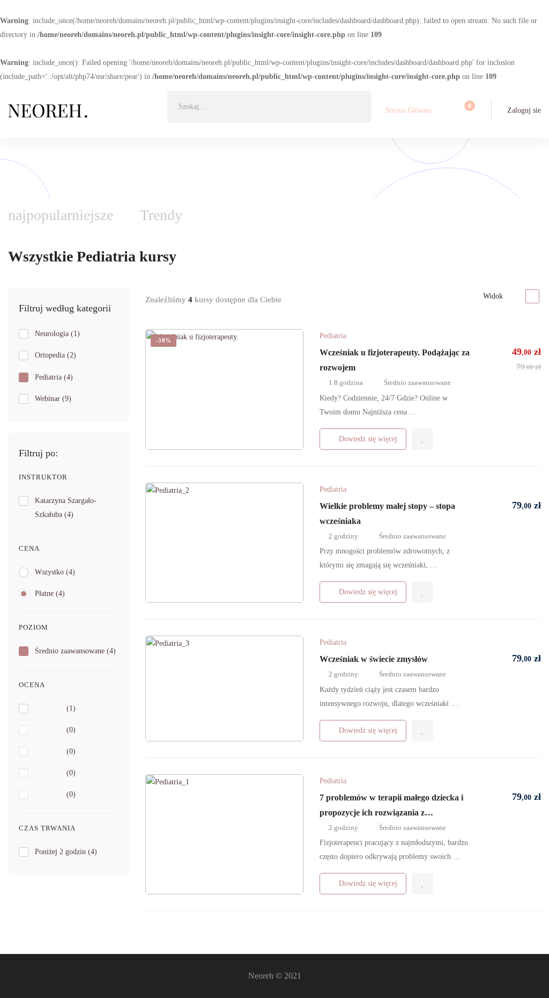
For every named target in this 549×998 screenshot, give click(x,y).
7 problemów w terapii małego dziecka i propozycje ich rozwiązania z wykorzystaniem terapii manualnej (391, 812)
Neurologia (57, 334)
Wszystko (55, 572)
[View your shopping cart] (466, 111)
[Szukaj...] (269, 107)
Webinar (53, 399)
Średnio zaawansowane (75, 651)
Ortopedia (55, 355)
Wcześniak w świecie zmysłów (374, 659)
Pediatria (54, 377)
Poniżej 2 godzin (66, 852)
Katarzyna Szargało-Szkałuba (66, 508)
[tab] (161, 215)
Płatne (50, 593)
